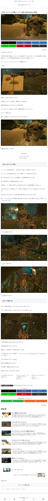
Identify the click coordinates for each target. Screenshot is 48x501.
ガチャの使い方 (23, 158)
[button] (39, 46)
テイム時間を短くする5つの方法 (7, 375)
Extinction (3, 385)
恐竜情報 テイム (10, 385)
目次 (22, 153)
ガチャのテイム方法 (24, 156)
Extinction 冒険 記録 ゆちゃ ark (20, 385)
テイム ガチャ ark (29, 385)
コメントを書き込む (24, 485)
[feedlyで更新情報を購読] (12, 401)
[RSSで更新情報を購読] (35, 401)
